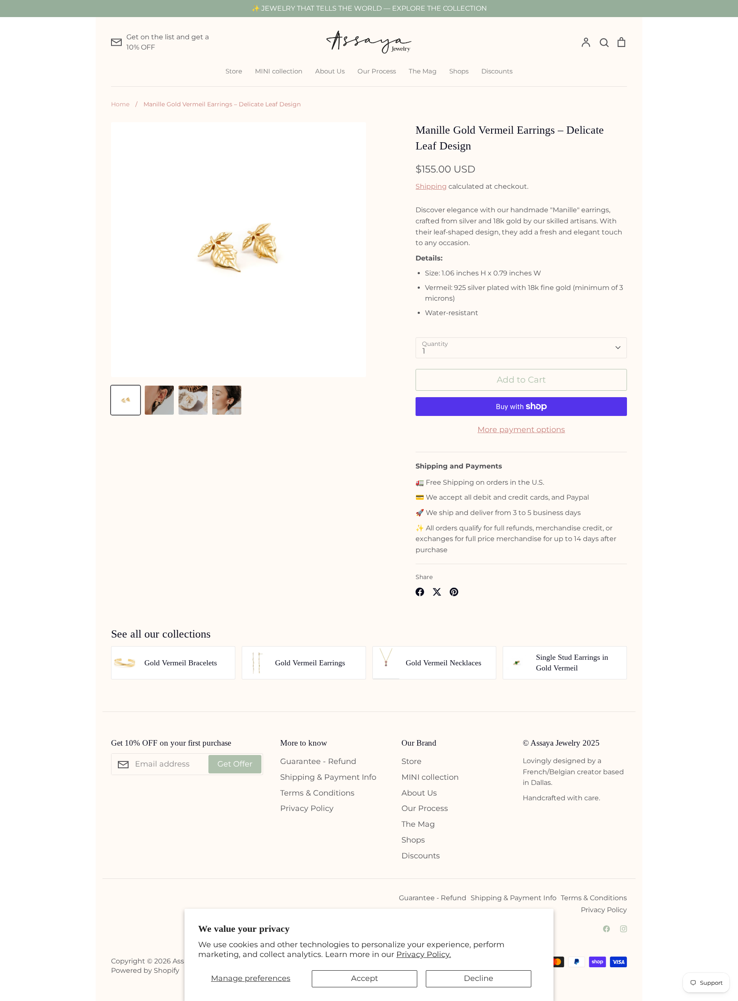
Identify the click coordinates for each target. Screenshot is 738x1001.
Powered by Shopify (145, 970)
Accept (364, 978)
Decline (478, 978)
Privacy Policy (307, 808)
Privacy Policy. (423, 954)
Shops (459, 71)
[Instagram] (623, 928)
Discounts (496, 71)
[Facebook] (606, 928)
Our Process (376, 71)
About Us (330, 71)
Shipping (431, 186)
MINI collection (278, 71)
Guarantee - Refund (318, 761)
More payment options (521, 429)
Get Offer (234, 764)
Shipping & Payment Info (328, 777)
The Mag (422, 71)
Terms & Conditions (317, 793)
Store (234, 71)
